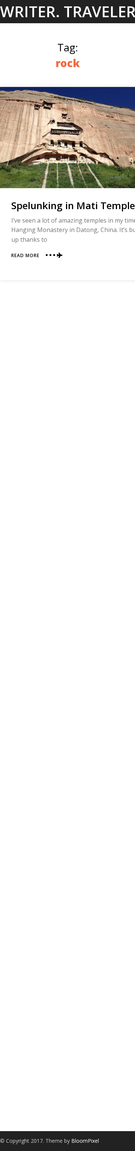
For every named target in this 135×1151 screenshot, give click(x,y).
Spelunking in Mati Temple (73, 205)
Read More (25, 255)
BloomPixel (85, 1140)
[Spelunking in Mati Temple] (67, 137)
